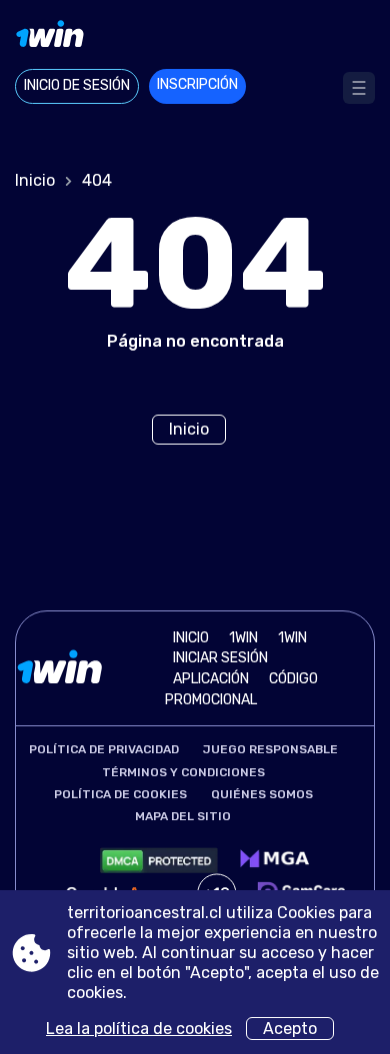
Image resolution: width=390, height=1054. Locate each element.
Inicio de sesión (77, 85)
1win (243, 637)
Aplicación (211, 678)
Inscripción (197, 84)
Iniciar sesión (220, 657)
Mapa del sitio (183, 816)
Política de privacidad (104, 749)
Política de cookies (120, 794)
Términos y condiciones (183, 772)
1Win (292, 637)
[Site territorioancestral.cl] (195, 37)
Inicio (35, 180)
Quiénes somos (262, 794)
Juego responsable (270, 749)
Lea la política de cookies (139, 1028)
